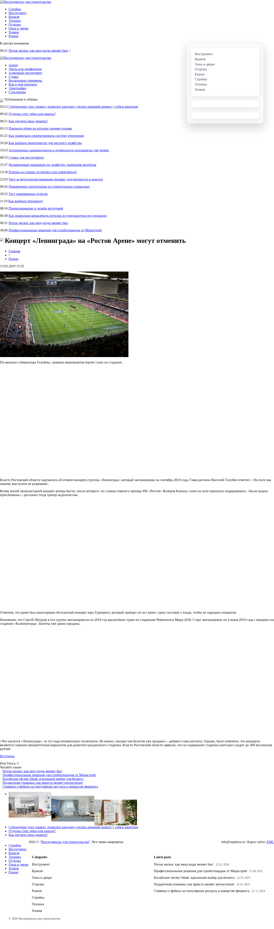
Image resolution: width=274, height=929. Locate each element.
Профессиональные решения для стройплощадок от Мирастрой (55, 230)
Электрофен (17, 88)
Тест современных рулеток (28, 194)
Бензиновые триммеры (25, 80)
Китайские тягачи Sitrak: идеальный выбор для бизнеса (43, 779)
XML (270, 842)
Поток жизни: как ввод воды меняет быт (38, 50)
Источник (7, 756)
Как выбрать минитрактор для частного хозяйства (45, 143)
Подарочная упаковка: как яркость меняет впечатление (43, 782)
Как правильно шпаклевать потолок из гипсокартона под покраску (58, 215)
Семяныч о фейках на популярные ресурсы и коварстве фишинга (50, 786)
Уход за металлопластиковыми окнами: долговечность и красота (56, 179)
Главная (14, 251)
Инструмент (18, 13)
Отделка (15, 24)
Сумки (13, 76)
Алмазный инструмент (25, 73)
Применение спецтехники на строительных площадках (49, 186)
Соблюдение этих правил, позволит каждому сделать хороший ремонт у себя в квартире (73, 106)
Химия (14, 32)
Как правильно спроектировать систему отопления (46, 135)
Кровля (14, 17)
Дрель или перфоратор (25, 69)
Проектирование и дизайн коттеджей (36, 208)
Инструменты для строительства (65, 842)
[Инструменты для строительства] (25, 2)
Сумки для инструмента (26, 157)
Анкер (13, 65)
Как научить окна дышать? (28, 121)
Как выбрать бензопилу (25, 201)
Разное (13, 36)
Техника (15, 20)
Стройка (15, 9)
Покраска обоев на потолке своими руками (40, 128)
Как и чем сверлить (23, 84)
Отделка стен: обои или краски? (32, 114)
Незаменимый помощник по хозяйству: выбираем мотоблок (52, 165)
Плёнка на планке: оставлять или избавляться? (43, 172)
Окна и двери (18, 28)
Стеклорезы (17, 92)
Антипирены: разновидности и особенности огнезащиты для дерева (59, 150)
